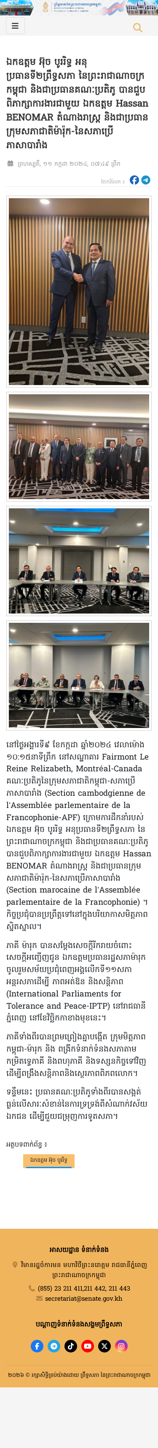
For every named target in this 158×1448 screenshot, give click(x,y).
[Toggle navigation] (15, 25)
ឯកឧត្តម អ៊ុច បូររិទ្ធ (48, 1160)
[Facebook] (37, 1346)
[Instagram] (121, 1346)
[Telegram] (54, 1346)
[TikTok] (70, 1346)
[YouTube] (87, 1346)
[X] (104, 1346)
